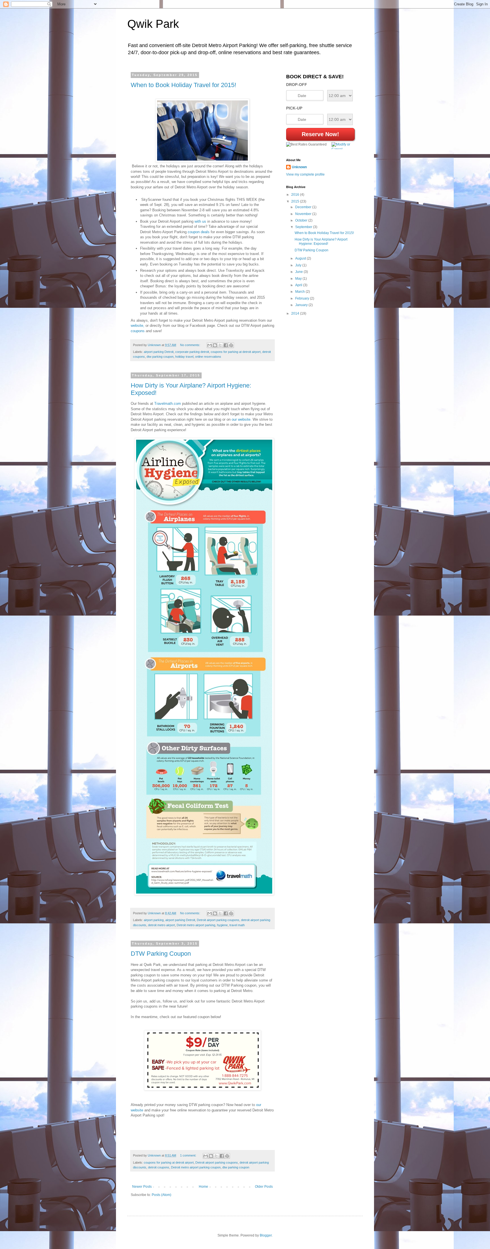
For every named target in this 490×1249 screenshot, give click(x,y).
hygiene (222, 925)
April (299, 285)
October (301, 220)
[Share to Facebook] (226, 345)
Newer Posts (142, 1187)
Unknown (299, 167)
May (299, 279)
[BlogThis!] (215, 345)
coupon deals (199, 232)
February (302, 298)
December (303, 207)
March (300, 292)
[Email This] (209, 345)
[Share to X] (220, 345)
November (303, 214)
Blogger (266, 1235)
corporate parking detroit (192, 351)
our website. (242, 419)
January (302, 305)
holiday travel (184, 356)
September (304, 227)
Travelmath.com (167, 403)
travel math (237, 925)
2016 (295, 195)
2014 (295, 313)
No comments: (190, 345)
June (299, 272)
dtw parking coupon (160, 356)
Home (203, 1187)
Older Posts (264, 1187)
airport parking (154, 920)
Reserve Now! (320, 134)
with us (200, 221)
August (301, 258)
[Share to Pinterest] (231, 345)
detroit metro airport (161, 925)
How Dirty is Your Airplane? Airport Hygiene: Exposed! (321, 241)
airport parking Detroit (159, 351)
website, (137, 325)
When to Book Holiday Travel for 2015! (183, 85)
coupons (138, 331)
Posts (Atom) (161, 1195)
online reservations (208, 356)
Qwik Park (153, 24)
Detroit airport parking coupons (218, 920)
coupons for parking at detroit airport (236, 351)
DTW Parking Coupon (161, 953)
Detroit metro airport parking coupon (196, 1167)
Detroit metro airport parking (196, 925)
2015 (295, 201)
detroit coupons (158, 1167)
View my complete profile (305, 174)
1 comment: (188, 1155)
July (298, 265)
